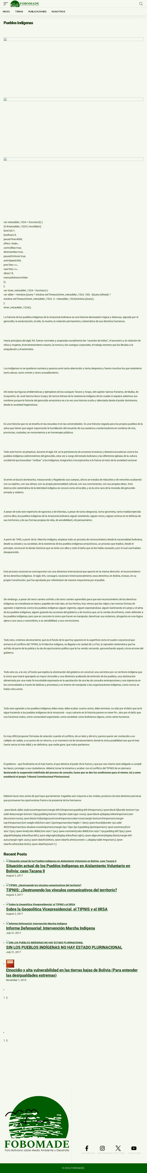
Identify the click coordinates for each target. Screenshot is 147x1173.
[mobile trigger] (7, 4)
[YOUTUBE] (134, 1148)
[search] (140, 4)
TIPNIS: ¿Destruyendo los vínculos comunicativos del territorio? (61, 890)
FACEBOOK (88, 1153)
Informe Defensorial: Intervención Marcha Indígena (50, 928)
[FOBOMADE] (24, 4)
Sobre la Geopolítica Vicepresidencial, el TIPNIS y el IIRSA (57, 909)
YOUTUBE (135, 1153)
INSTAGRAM (105, 1153)
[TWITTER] (118, 1148)
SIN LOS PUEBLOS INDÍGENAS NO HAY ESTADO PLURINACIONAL (64, 947)
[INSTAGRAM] (102, 1148)
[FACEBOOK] (86, 1148)
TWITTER (119, 1153)
